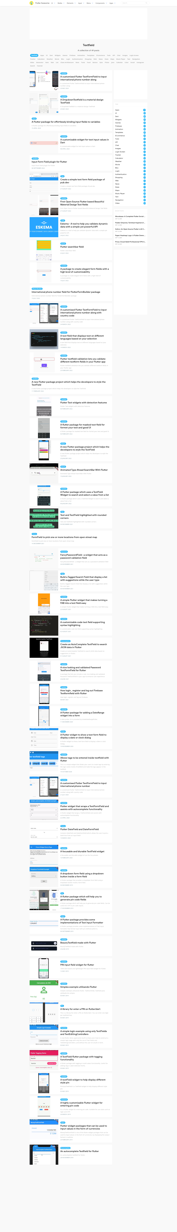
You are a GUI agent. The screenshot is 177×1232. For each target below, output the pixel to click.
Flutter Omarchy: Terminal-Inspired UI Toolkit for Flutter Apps (138, 223)
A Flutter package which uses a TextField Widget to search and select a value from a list (84, 493)
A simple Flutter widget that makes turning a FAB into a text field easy (83, 601)
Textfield (63, 73)
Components (100, 3)
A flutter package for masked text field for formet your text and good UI (82, 426)
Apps (111, 3)
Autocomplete (65, 641)
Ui (52, 3)
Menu (89, 3)
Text (62, 176)
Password (64, 551)
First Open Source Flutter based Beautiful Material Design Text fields (82, 203)
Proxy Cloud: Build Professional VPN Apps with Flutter (135, 242)
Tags (62, 574)
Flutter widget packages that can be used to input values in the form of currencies (83, 1127)
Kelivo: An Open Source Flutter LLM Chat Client (133, 229)
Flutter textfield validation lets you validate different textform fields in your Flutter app (83, 360)
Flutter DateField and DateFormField (79, 829)
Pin (62, 893)
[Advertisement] (88, 23)
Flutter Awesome (42, 3)
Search (63, 243)
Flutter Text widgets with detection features (83, 402)
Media (60, 3)
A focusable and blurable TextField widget (82, 851)
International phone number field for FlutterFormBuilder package (66, 292)
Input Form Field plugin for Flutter (49, 161)
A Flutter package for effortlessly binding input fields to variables (66, 121)
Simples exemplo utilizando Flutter (78, 987)
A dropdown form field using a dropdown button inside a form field (82, 875)
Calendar (64, 709)
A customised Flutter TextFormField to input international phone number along (83, 78)
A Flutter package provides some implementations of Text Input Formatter (81, 921)
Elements (70, 3)
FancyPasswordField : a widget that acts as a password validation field (83, 556)
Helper (63, 443)
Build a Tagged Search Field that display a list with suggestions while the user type (83, 578)
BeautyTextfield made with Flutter (78, 942)
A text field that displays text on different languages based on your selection (82, 337)
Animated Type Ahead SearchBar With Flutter (84, 470)
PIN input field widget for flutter (77, 964)
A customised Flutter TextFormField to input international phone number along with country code (83, 312)
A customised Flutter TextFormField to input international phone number (83, 785)
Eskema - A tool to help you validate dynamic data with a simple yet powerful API (84, 225)
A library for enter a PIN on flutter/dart (80, 1009)
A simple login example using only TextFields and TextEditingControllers (83, 1033)
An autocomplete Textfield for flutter (79, 1151)
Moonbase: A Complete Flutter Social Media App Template (137, 216)
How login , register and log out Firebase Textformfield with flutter (81, 692)
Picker (63, 731)
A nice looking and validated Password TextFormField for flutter (80, 669)
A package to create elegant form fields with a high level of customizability (84, 270)
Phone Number (37, 289)
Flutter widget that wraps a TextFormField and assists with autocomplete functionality (84, 808)
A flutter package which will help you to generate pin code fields (81, 898)
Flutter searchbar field (72, 246)
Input (80, 3)
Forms (34, 534)
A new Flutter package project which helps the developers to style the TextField (84, 448)
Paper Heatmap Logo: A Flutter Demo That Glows (134, 235)
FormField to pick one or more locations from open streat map (64, 537)
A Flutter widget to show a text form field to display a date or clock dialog (83, 736)
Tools (62, 220)
